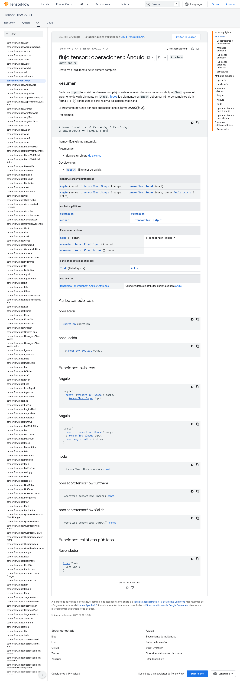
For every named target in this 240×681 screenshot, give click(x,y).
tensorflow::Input (140, 186)
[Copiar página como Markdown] (160, 58)
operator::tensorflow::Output (80, 250)
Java (50, 22)
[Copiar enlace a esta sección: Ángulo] (74, 379)
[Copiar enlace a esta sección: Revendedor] (82, 551)
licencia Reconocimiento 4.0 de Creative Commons (159, 601)
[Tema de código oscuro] (192, 122)
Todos (113, 96)
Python (25, 22)
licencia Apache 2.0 (87, 605)
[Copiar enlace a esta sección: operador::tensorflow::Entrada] (112, 483)
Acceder (231, 4)
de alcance (94, 155)
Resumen (9, 22)
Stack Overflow (154, 647)
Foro (53, 642)
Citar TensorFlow (155, 659)
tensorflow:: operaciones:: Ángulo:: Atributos (84, 286)
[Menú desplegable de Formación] (73, 4)
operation (67, 213)
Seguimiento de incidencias (161, 636)
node (63, 237)
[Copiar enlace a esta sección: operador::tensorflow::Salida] (108, 510)
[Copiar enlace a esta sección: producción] (81, 338)
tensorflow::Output (148, 220)
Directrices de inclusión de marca (164, 653)
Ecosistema (103, 4)
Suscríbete (197, 673)
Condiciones (58, 673)
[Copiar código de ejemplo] (197, 122)
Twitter (55, 653)
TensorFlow (64, 48)
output (64, 220)
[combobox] (162, 4)
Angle (64, 186)
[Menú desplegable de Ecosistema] (114, 4)
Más (123, 4)
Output (71, 169)
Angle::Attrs (182, 192)
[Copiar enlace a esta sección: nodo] (71, 457)
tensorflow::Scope (96, 186)
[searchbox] (23, 34)
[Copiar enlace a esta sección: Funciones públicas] (99, 368)
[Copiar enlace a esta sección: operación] (79, 311)
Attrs (134, 268)
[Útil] (192, 48)
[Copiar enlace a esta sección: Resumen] (79, 84)
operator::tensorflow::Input (80, 244)
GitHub (216, 4)
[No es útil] (197, 48)
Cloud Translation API (132, 36)
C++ (38, 22)
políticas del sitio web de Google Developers (165, 605)
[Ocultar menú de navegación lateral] (42, 674)
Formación (62, 4)
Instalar (45, 4)
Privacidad (74, 673)
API (82, 4)
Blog (53, 636)
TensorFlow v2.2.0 (18, 15)
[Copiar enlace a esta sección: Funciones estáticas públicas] (118, 540)
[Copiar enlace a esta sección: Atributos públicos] (98, 301)
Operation (138, 213)
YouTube (56, 659)
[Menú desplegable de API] (88, 4)
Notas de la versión (156, 642)
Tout (63, 268)
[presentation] (71, 101)
